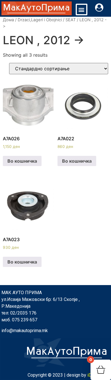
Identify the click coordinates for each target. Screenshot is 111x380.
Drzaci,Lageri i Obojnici (40, 19)
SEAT (70, 19)
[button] (81, 9)
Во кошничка (22, 161)
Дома (8, 19)
